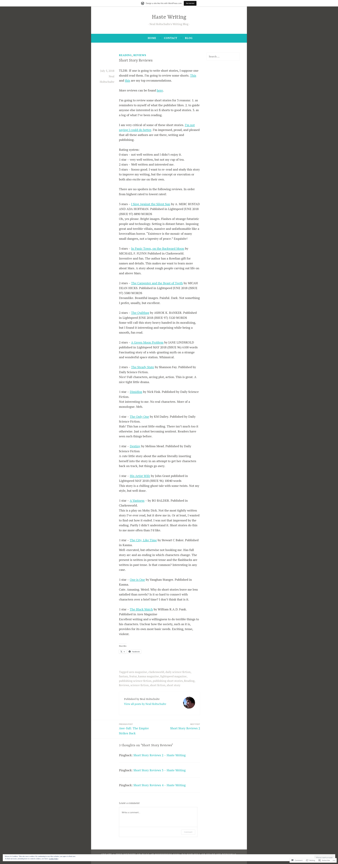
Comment (188, 832)
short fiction (157, 685)
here (160, 90)
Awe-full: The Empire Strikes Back (134, 729)
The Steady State (142, 367)
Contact (170, 38)
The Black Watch (141, 609)
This (193, 75)
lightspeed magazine (173, 676)
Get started (190, 3)
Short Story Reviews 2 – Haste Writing (159, 755)
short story (173, 685)
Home (152, 38)
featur (133, 676)
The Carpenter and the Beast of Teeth (157, 283)
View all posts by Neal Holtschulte (145, 704)
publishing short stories (168, 681)
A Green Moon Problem (147, 342)
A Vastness (137, 500)
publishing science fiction (135, 681)
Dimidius (136, 392)
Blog (189, 38)
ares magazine (138, 672)
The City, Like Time (143, 540)
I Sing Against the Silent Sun (150, 204)
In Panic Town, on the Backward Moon (157, 248)
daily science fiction (178, 672)
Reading (125, 55)
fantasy (123, 676)
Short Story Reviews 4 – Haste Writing (159, 785)
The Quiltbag (140, 313)
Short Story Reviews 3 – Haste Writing (159, 770)
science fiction (139, 685)
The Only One (139, 417)
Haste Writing (169, 17)
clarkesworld (156, 672)
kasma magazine (148, 676)
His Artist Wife (140, 476)
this (127, 80)
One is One (137, 580)
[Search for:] (223, 56)
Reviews (139, 55)
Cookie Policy (53, 859)
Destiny (135, 446)
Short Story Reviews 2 (185, 726)
